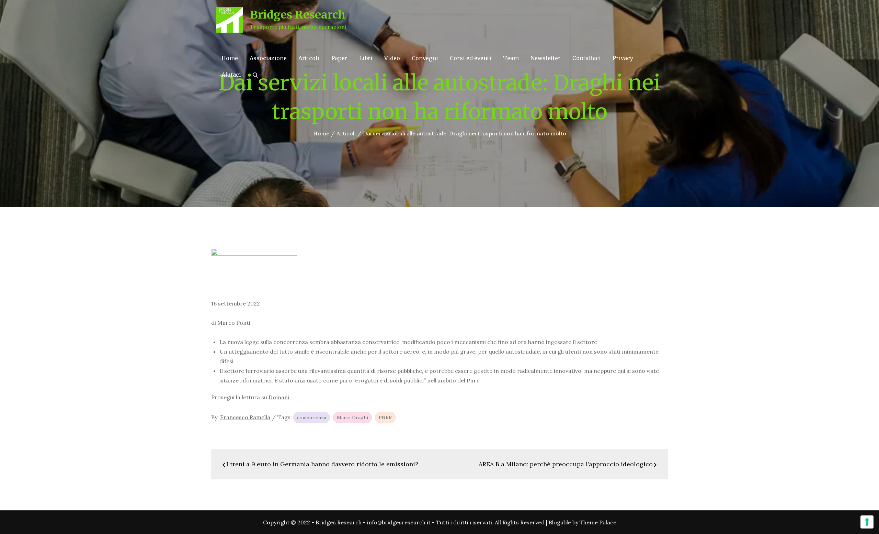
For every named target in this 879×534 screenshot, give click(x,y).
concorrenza (311, 417)
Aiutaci (231, 74)
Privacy (623, 58)
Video (392, 58)
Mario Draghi (352, 417)
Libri (366, 58)
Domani (279, 397)
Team (511, 58)
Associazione (268, 58)
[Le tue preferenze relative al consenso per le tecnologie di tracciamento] (867, 522)
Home (229, 58)
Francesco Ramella (245, 417)
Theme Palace (598, 522)
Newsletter (545, 58)
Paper (339, 58)
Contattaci (586, 58)
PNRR (385, 417)
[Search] (255, 74)
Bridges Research (297, 15)
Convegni (425, 58)
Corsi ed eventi (470, 58)
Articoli (309, 58)
